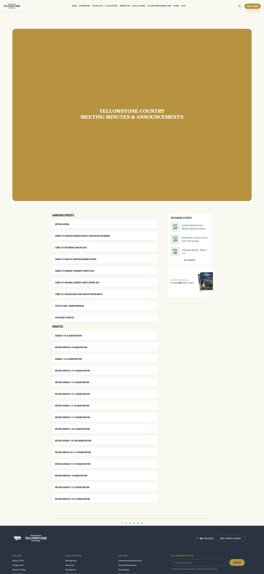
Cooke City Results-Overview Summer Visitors (75, 259)
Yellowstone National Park (159, 5)
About (74, 5)
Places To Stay (111, 5)
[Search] (239, 6)
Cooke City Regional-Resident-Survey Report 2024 (77, 282)
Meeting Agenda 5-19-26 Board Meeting (72, 382)
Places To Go (97, 5)
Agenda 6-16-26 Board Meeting (68, 358)
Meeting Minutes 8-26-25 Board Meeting (72, 498)
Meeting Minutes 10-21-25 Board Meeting (73, 452)
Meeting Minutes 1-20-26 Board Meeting (72, 428)
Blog (183, 5)
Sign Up (237, 562)
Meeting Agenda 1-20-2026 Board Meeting (73, 440)
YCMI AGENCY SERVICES (64, 317)
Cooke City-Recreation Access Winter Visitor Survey (79, 294)
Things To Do (125, 5)
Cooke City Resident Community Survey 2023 (74, 270)
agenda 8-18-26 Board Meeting (68, 335)
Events (176, 5)
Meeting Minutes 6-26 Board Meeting (71, 347)
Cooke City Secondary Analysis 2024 (71, 247)
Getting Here (84, 5)
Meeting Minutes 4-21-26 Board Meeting (72, 393)
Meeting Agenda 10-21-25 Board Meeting (72, 463)
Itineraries (69, 565)
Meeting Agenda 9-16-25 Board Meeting (72, 487)
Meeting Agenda (62, 224)
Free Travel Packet (230, 538)
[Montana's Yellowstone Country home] (11, 6)
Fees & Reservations (127, 565)
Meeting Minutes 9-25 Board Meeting (71, 475)
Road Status (123, 569)
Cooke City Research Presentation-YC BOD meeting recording (82, 235)
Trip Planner (252, 6)
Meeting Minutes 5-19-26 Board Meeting (72, 370)
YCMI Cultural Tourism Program (69, 305)
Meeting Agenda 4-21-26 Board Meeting (72, 405)
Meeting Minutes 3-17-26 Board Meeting (72, 417)
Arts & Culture (138, 5)
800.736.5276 (206, 538)
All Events (189, 260)
